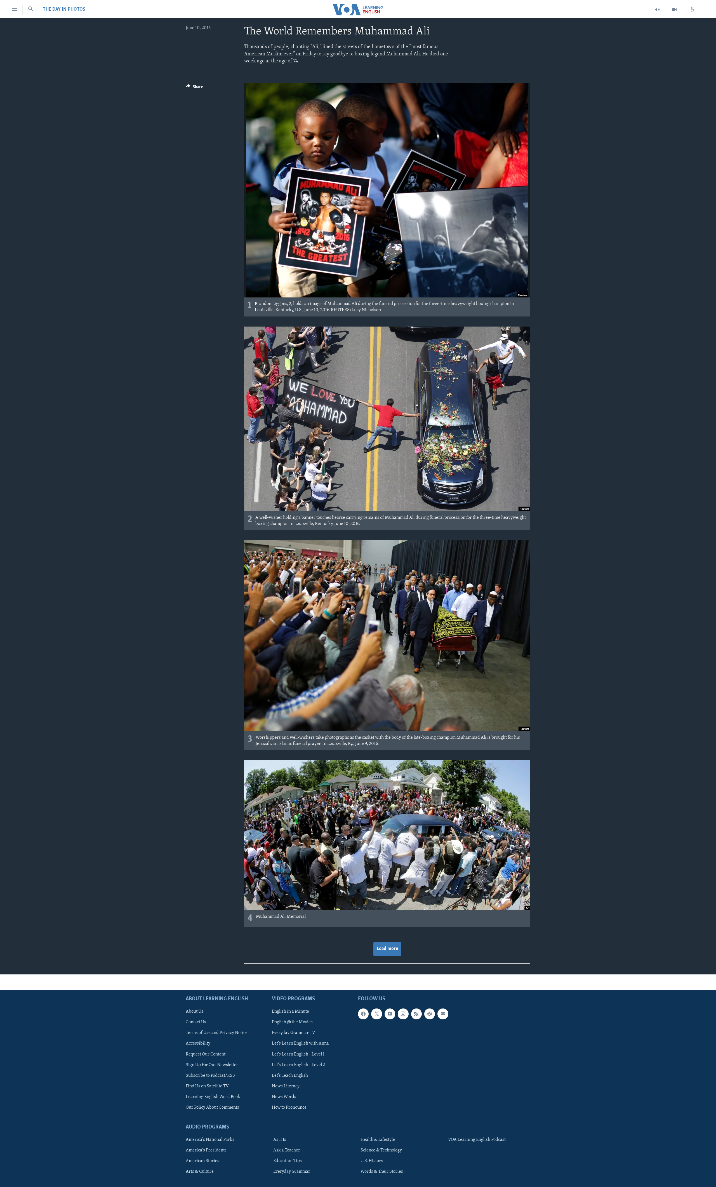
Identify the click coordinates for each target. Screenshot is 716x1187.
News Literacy (286, 1086)
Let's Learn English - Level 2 (298, 1064)
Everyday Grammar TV (293, 1033)
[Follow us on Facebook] (363, 1013)
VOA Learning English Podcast (477, 1139)
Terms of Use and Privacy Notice (217, 1033)
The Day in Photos (64, 9)
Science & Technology (381, 1150)
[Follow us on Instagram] (403, 1013)
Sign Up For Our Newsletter (212, 1064)
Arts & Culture (200, 1171)
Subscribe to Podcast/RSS (210, 1075)
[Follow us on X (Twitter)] (376, 1013)
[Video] (674, 9)
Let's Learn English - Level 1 (298, 1054)
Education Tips (287, 1161)
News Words (284, 1096)
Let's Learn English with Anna (300, 1043)
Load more (387, 948)
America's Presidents (206, 1150)
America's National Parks (210, 1139)
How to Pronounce (289, 1107)
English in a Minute (290, 1011)
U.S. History (372, 1161)
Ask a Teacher (286, 1150)
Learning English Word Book (213, 1096)
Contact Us (196, 1022)
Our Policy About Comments (212, 1107)
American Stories (202, 1161)
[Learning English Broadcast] (657, 9)
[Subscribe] (442, 1013)
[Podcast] (429, 1013)
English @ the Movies (292, 1022)
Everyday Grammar (291, 1171)
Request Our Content (205, 1054)
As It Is (279, 1139)
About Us (194, 1011)
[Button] (194, 88)
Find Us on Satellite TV (207, 1086)
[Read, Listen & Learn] (691, 9)
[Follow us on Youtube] (390, 1013)
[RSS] (416, 1013)
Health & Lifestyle (378, 1139)
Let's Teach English (290, 1075)
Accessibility (198, 1043)
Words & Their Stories (382, 1171)
